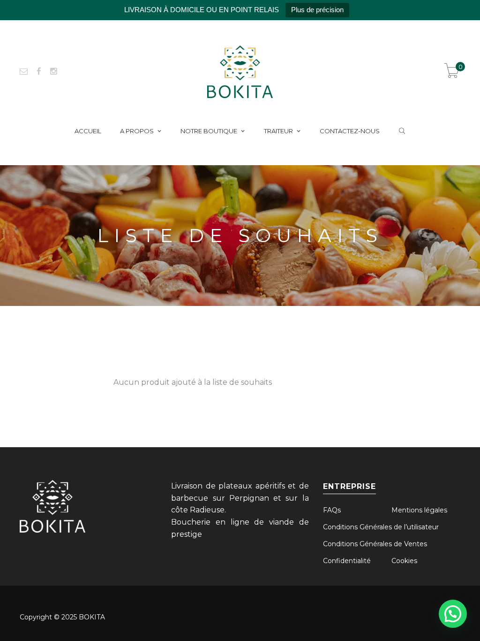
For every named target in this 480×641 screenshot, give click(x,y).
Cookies (404, 561)
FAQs (332, 510)
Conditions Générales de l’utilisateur (381, 527)
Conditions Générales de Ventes (375, 544)
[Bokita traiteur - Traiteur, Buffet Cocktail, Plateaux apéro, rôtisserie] (240, 71)
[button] (453, 614)
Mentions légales (419, 510)
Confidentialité (347, 561)
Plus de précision (317, 10)
